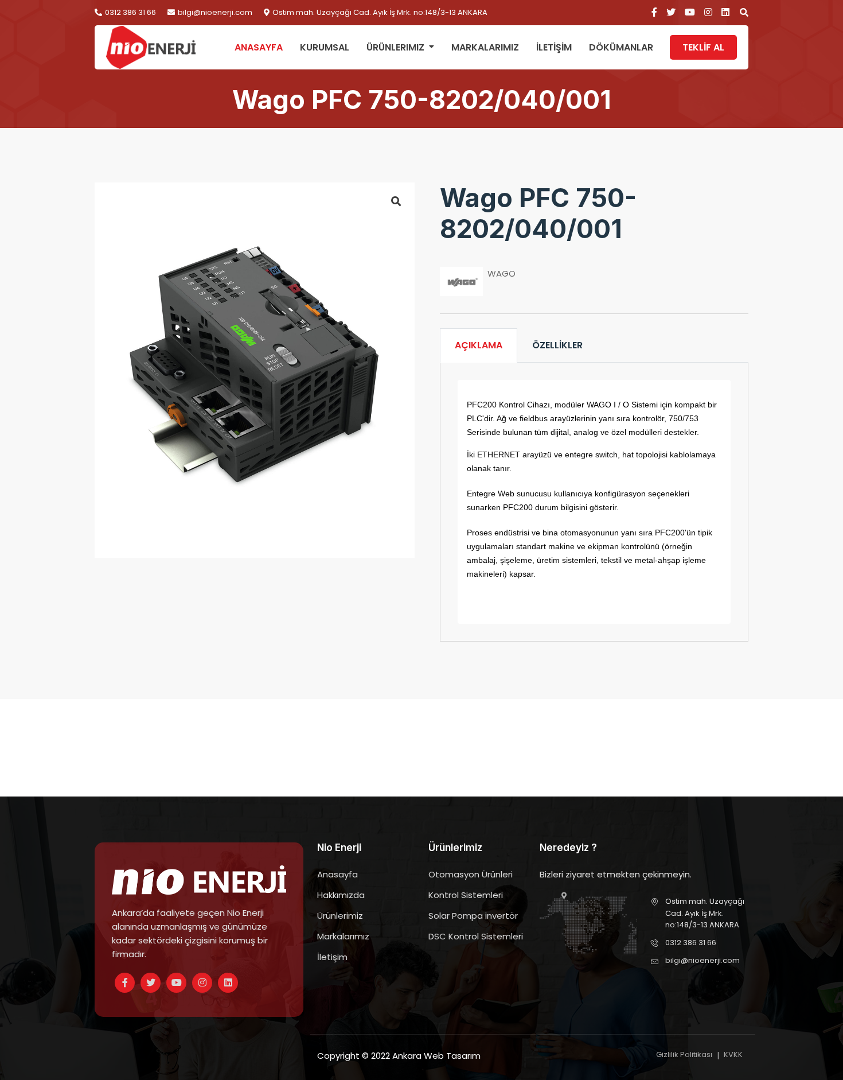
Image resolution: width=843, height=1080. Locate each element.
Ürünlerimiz (395, 47)
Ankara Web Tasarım (436, 1056)
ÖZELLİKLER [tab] (557, 345)
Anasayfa (259, 47)
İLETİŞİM (554, 47)
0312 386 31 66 (130, 12)
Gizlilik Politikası (684, 1054)
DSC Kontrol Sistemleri (475, 936)
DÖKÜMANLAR (621, 47)
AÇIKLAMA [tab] (478, 345)
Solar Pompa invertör (473, 916)
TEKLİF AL (703, 47)
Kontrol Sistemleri (465, 895)
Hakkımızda (341, 895)
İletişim (332, 957)
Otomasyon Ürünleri (470, 874)
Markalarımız (485, 47)
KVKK (733, 1054)
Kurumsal (324, 47)
